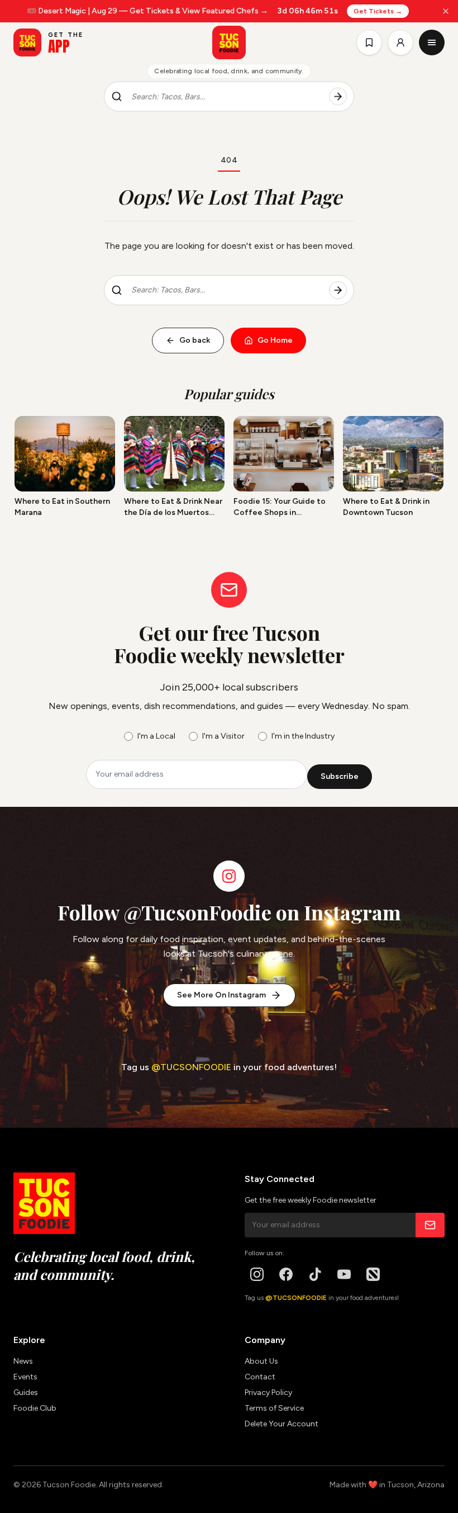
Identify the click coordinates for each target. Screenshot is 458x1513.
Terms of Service (274, 1408)
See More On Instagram (221, 995)
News (23, 1361)
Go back (194, 340)
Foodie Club (34, 1408)
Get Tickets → (378, 11)
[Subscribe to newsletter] (430, 1225)
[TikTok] (315, 1274)
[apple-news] (373, 1274)
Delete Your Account (281, 1424)
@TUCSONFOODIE (191, 1067)
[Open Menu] (432, 42)
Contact (260, 1377)
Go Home (275, 340)
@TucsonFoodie (197, 912)
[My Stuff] (369, 42)
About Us (261, 1361)
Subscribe (340, 776)
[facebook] (286, 1274)
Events (25, 1377)
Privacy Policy (268, 1392)
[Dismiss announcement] (446, 11)
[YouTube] (344, 1274)
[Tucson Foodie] (229, 42)
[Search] (338, 97)
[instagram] (257, 1274)
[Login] (400, 42)
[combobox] (226, 97)
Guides (25, 1392)
